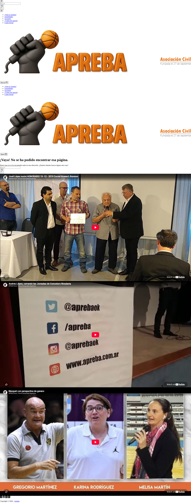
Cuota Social (8, 94)
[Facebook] (4, 497)
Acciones (7, 90)
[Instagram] (1, 497)
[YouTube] (9, 497)
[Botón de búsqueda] (2, 171)
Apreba (16, 501)
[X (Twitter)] (6, 497)
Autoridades (8, 88)
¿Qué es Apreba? (10, 86)
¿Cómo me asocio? (11, 92)
